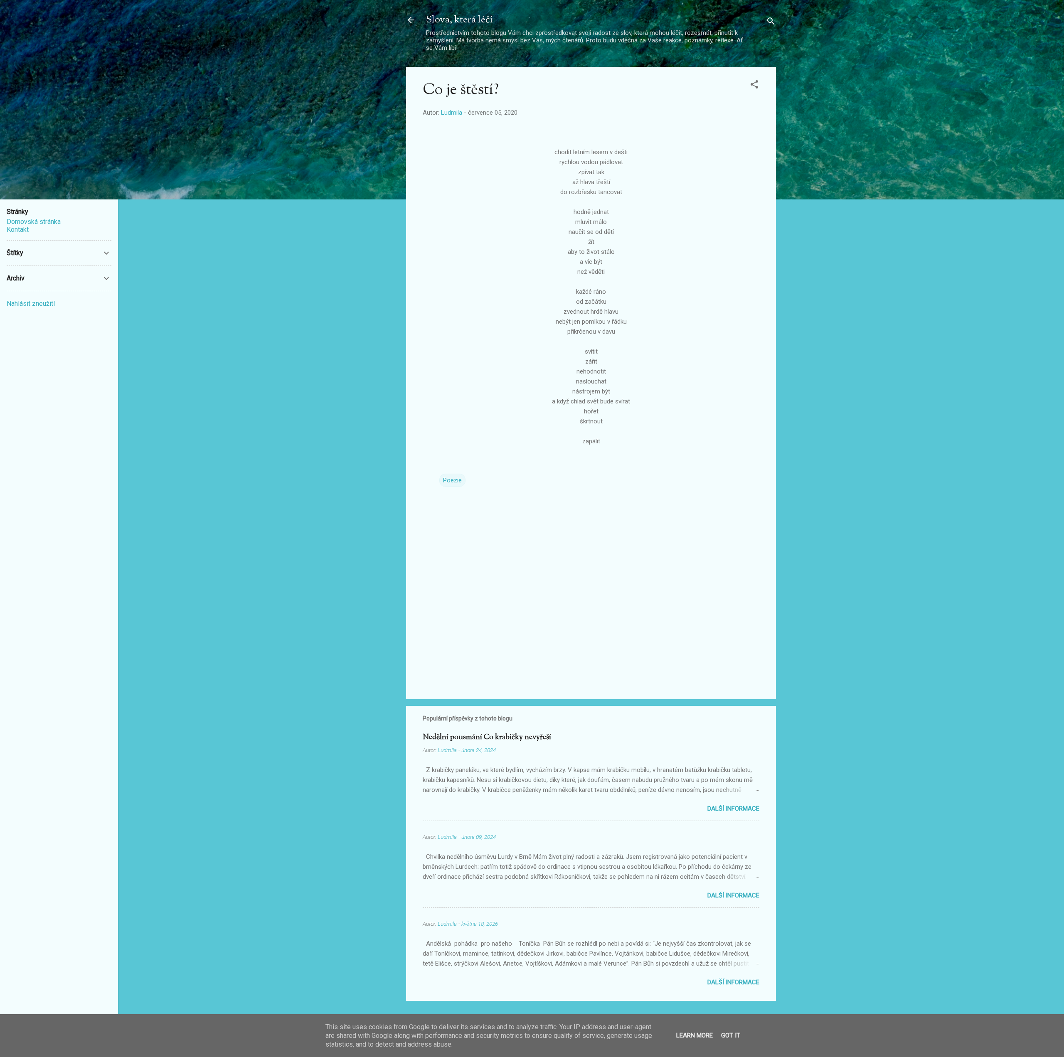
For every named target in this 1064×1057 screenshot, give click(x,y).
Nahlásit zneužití (31, 303)
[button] (754, 85)
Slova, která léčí (459, 20)
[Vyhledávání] (771, 22)
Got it (730, 1035)
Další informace (733, 808)
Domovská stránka (34, 222)
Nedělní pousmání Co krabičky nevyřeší (487, 737)
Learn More (694, 1035)
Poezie (452, 480)
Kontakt (18, 230)
